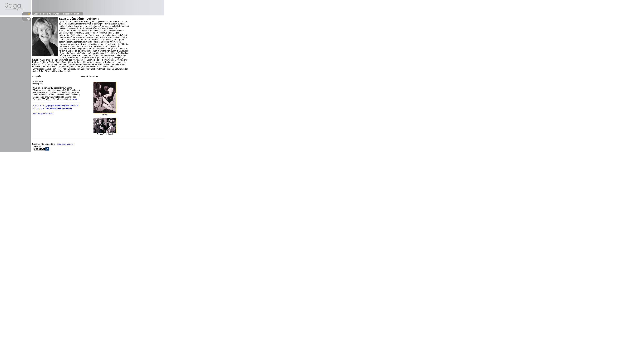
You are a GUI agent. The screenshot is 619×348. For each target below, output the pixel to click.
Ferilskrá (47, 14)
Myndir (56, 14)
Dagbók (37, 14)
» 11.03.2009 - (52, 108)
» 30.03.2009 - (55, 105)
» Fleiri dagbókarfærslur (43, 113)
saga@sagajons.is (65, 144)
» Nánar (74, 99)
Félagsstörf (67, 14)
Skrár (76, 14)
